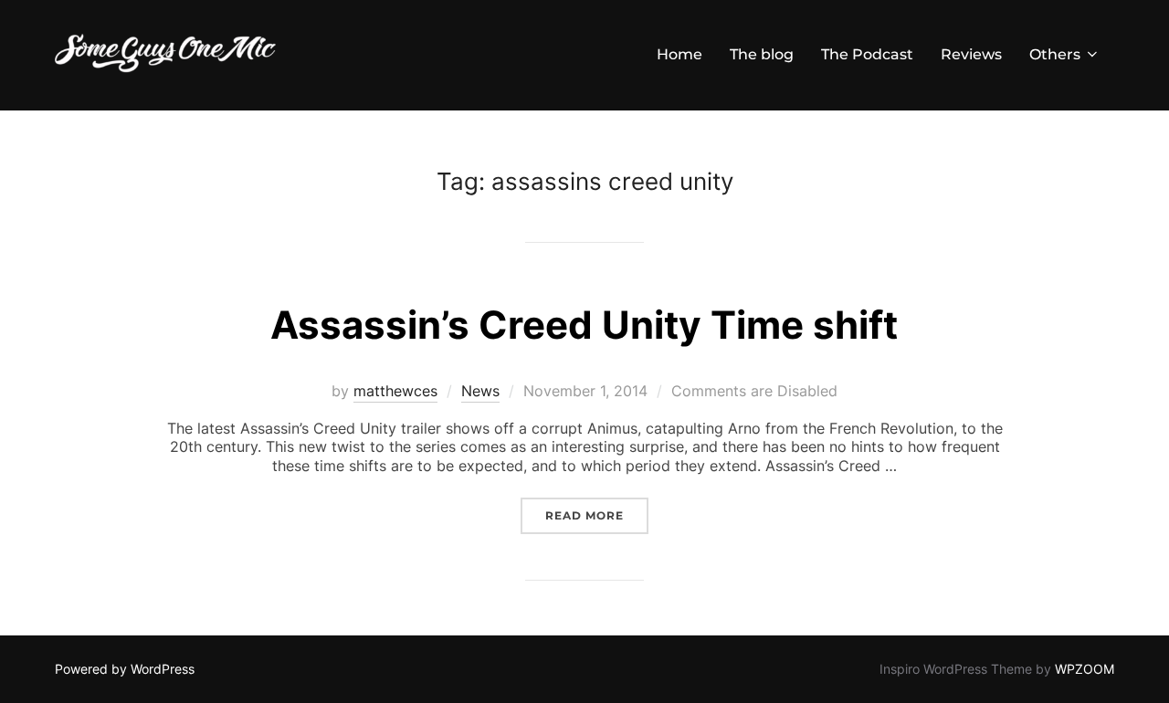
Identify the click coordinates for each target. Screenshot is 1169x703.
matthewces (395, 391)
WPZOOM (1084, 669)
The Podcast (867, 54)
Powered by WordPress (125, 669)
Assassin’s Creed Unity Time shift (584, 324)
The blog (762, 54)
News (480, 391)
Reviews (971, 54)
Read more (596, 515)
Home (679, 54)
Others (1054, 54)
